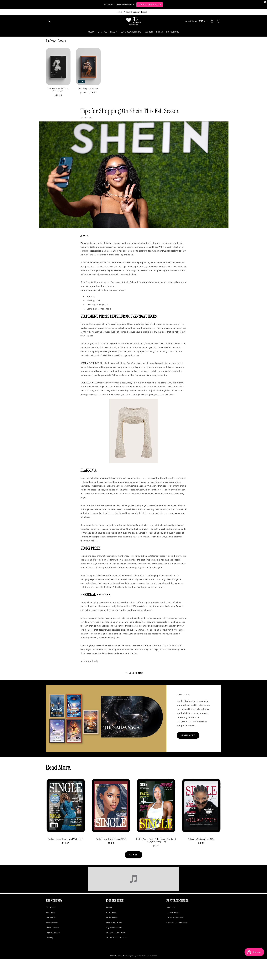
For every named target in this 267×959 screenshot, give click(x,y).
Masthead (50, 912)
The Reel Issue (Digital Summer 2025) (111, 839)
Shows (109, 907)
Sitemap (49, 937)
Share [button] (85, 235)
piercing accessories (106, 247)
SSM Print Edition (114, 922)
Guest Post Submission (176, 922)
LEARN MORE (188, 735)
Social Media (112, 917)
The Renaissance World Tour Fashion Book (58, 90)
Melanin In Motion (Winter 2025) (201, 839)
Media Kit (170, 907)
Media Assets (52, 922)
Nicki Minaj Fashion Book (88, 88)
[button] (49, 21)
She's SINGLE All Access (116, 937)
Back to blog (136, 672)
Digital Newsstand (114, 927)
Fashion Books (173, 912)
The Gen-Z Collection (115, 932)
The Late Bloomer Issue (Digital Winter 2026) (66, 839)
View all (133, 854)
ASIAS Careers (52, 927)
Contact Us (51, 917)
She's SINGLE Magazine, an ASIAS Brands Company (137, 956)
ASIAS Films (111, 912)
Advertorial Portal (174, 917)
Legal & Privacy (53, 932)
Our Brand (50, 907)
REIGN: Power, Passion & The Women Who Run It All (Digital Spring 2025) (156, 840)
